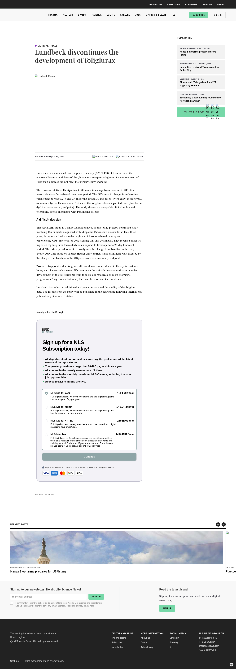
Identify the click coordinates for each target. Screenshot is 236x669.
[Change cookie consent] (231, 664)
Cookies (14, 661)
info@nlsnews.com (209, 645)
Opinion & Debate (156, 14)
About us (145, 637)
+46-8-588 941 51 (208, 649)
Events (111, 14)
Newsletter (117, 647)
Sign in (218, 15)
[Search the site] (174, 15)
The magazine (119, 637)
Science (96, 14)
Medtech (68, 14)
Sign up (96, 596)
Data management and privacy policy (44, 661)
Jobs (138, 14)
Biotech (82, 14)
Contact (221, 4)
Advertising (173, 4)
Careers (125, 14)
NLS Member (191, 4)
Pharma (52, 14)
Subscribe (199, 15)
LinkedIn (174, 637)
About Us (207, 4)
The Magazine (155, 4)
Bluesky (174, 642)
